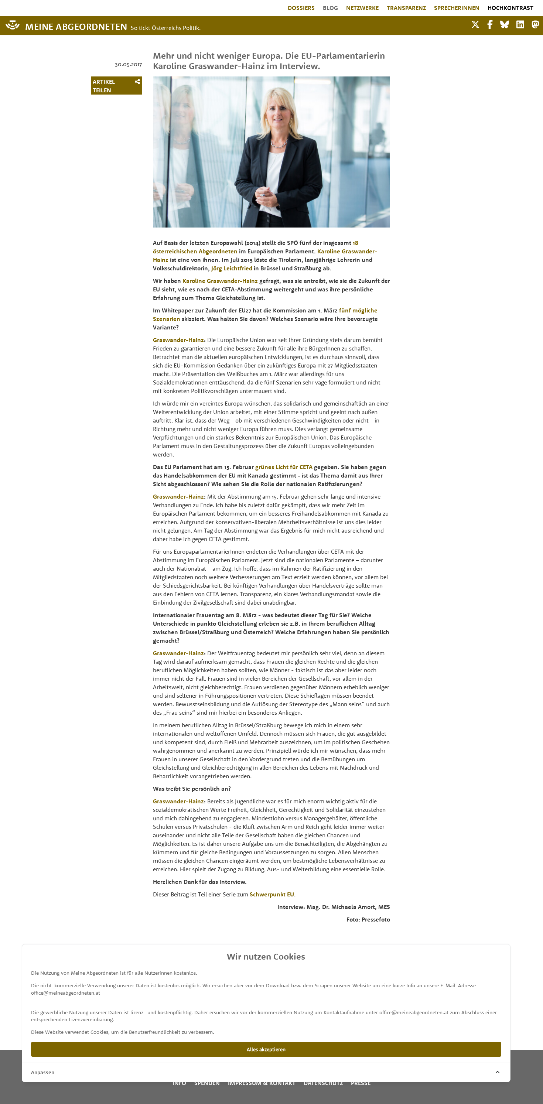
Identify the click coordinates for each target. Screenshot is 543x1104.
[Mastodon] (535, 23)
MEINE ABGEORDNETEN (76, 26)
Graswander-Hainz (178, 339)
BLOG (330, 7)
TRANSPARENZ (406, 7)
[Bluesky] (504, 23)
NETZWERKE (362, 7)
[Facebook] (490, 23)
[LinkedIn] (520, 23)
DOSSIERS (301, 7)
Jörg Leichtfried (231, 268)
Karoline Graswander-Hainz (220, 280)
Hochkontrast (510, 7)
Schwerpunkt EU (272, 894)
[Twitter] (475, 23)
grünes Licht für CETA (283, 467)
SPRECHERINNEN (456, 7)
